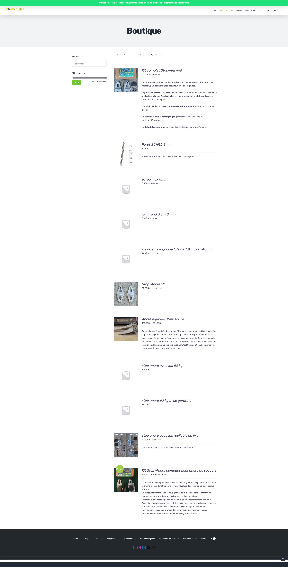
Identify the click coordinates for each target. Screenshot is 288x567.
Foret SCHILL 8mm (157, 144)
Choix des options (126, 328)
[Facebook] (133, 547)
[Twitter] (149, 547)
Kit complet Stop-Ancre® (162, 70)
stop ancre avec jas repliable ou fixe (170, 436)
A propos (86, 539)
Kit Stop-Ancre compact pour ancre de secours (179, 470)
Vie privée (111, 539)
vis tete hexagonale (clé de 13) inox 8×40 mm (177, 249)
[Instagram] (139, 547)
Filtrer (76, 82)
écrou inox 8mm (154, 179)
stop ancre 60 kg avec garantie (166, 401)
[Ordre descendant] (140, 55)
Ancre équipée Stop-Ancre (163, 319)
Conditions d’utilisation (169, 539)
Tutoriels (203, 127)
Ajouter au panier (126, 79)
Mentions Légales (147, 539)
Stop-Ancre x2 (153, 284)
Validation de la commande (194, 539)
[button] (280, 10)
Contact (75, 539)
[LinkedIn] (144, 547)
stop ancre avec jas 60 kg (162, 366)
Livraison (99, 539)
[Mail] (154, 547)
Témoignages (157, 120)
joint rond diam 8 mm (159, 214)
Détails (127, 82)
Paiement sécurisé (127, 539)
